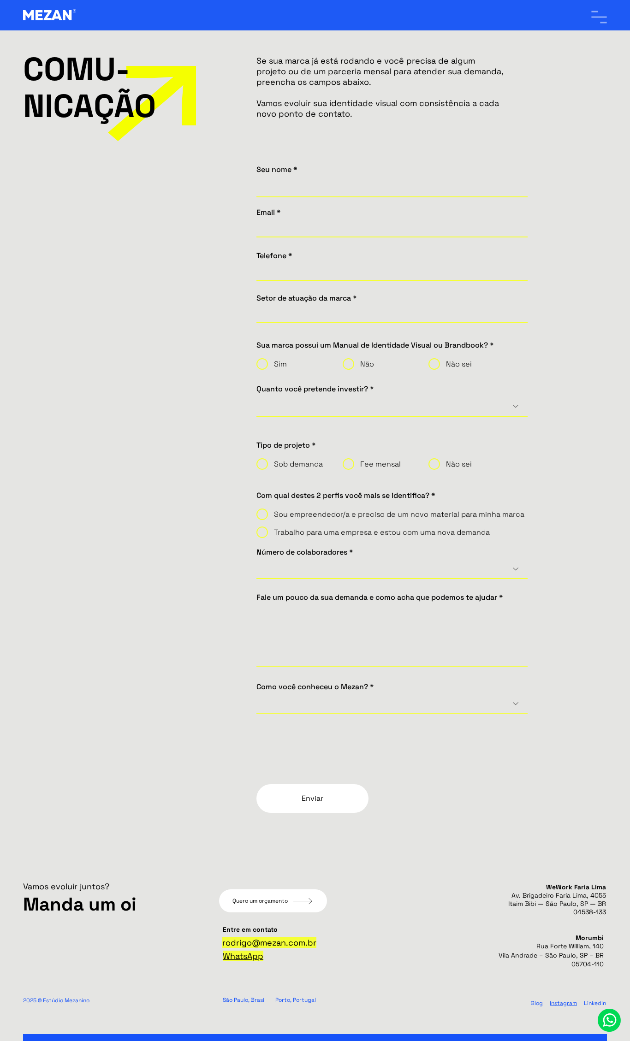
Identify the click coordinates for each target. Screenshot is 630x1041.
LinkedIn (595, 1003)
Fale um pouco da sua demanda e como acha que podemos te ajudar (376, 597)
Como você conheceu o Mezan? (312, 687)
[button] (599, 17)
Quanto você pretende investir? (312, 389)
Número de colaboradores (301, 552)
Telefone (271, 256)
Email (265, 212)
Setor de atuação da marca (303, 298)
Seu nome (273, 169)
